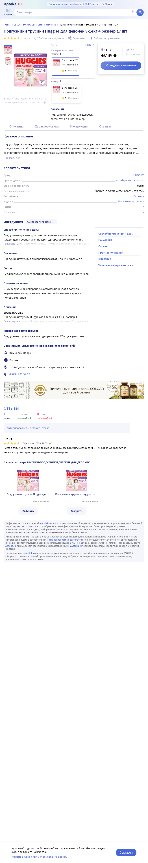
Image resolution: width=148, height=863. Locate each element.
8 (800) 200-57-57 (19, 374)
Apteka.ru (47, 523)
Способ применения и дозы (115, 233)
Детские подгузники (47, 24)
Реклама (139, 383)
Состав (102, 246)
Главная (8, 24)
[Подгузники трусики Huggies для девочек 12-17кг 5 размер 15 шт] (66, 94)
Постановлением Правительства (65, 539)
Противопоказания (110, 252)
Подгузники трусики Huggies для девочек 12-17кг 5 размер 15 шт (76, 494)
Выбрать (28, 511)
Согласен (126, 852)
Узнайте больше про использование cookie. (39, 856)
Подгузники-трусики (131, 201)
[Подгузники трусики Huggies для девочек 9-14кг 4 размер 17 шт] (65, 66)
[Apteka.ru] (12, 4)
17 (143, 212)
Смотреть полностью (39, 221)
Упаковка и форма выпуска (115, 265)
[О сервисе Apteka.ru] (142, 4)
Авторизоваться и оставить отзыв (28, 428)
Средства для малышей (24, 24)
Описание (16, 126)
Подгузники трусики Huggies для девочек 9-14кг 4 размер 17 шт (28, 494)
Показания (105, 240)
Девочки (139, 196)
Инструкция (79, 126)
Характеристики (47, 126)
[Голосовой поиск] (133, 12)
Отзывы (105, 126)
